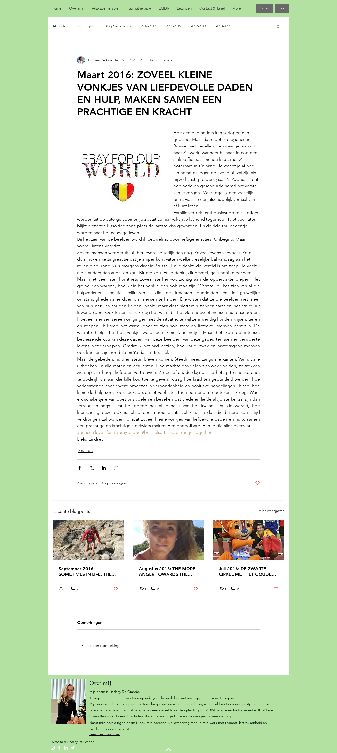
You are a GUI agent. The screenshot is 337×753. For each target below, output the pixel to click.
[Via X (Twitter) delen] (91, 467)
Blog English (85, 26)
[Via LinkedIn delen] (103, 467)
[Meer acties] (257, 60)
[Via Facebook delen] (79, 467)
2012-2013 (198, 26)
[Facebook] (59, 747)
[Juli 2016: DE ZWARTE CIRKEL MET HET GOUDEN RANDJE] (248, 540)
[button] (278, 26)
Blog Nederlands (118, 26)
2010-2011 (223, 26)
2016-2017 (148, 26)
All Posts (59, 26)
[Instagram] (52, 747)
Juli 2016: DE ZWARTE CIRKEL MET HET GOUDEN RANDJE (247, 571)
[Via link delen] (115, 467)
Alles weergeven (271, 510)
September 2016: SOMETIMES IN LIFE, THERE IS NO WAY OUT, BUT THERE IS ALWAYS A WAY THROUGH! (88, 571)
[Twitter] (72, 747)
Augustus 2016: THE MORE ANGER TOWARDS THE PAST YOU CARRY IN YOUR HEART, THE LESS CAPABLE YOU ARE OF (167, 571)
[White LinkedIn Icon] (66, 747)
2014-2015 (173, 26)
